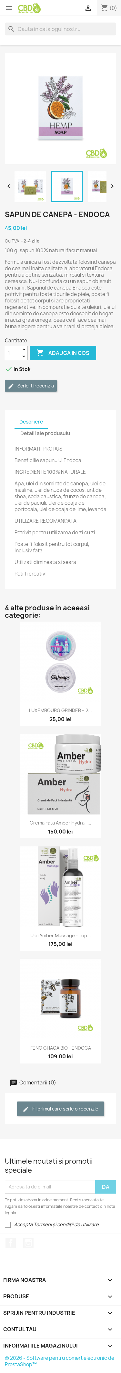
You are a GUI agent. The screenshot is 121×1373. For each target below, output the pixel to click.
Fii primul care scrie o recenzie (64, 1109)
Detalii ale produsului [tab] (46, 433)
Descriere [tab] (31, 421)
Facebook (10, 1243)
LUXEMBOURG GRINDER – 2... (60, 710)
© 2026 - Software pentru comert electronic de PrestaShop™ (59, 1361)
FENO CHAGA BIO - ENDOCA (60, 1048)
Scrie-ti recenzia (35, 386)
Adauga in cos (62, 353)
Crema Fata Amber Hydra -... (60, 823)
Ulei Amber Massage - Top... (60, 935)
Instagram (28, 1243)
